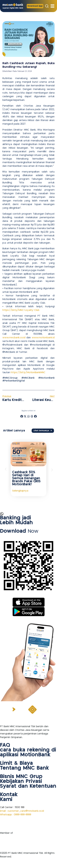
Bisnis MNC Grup (21, 776)
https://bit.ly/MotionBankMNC (28, 372)
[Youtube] (19, 824)
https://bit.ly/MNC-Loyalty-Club (20, 310)
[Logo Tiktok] (34, 824)
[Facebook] (4, 824)
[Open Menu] (52, 6)
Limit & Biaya (16, 763)
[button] (21, 416)
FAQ (5, 745)
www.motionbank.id (43, 338)
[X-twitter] (26, 824)
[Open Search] (47, 6)
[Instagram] (11, 824)
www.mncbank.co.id (13, 338)
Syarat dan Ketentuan (28, 786)
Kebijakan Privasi (21, 781)
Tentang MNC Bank (24, 768)
